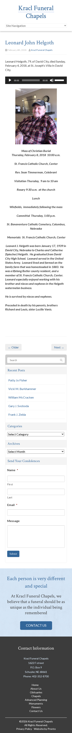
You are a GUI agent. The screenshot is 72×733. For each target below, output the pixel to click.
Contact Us (36, 625)
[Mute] (52, 80)
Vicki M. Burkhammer (22, 389)
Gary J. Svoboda (18, 406)
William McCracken (21, 397)
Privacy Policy (24, 728)
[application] (36, 80)
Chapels (36, 696)
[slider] (60, 80)
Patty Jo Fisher (17, 380)
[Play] (10, 80)
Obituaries (36, 692)
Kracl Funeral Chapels (42, 50)
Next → (59, 347)
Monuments (36, 703)
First (10, 484)
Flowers (36, 707)
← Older (13, 347)
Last (9, 497)
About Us (36, 688)
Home (35, 684)
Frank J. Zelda (17, 414)
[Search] (61, 360)
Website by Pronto (45, 728)
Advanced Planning (36, 699)
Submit (13, 554)
